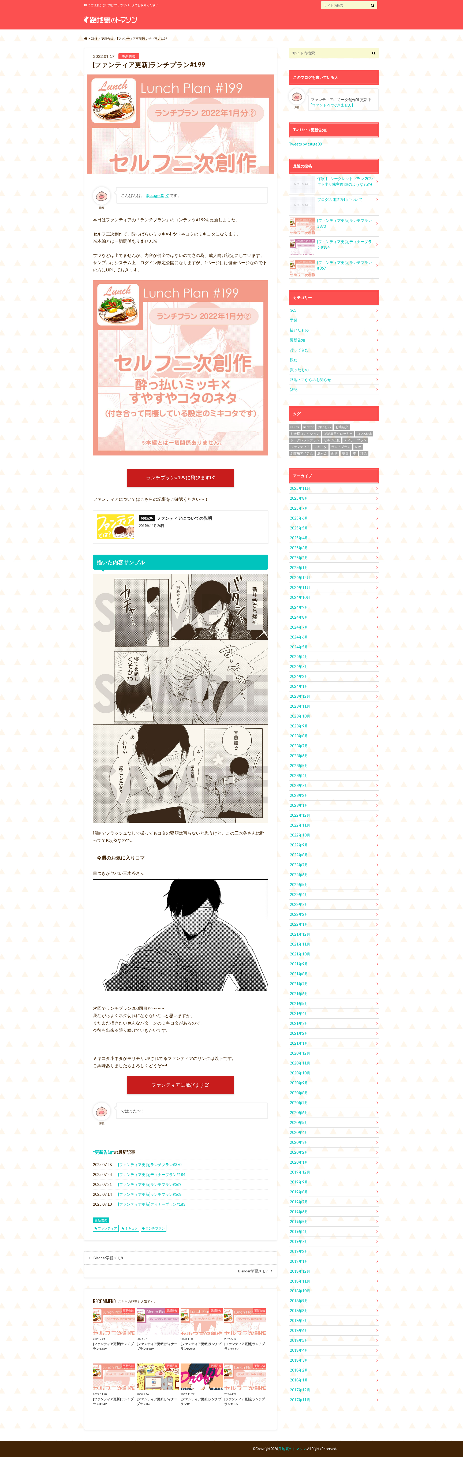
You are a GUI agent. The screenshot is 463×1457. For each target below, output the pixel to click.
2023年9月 (299, 726)
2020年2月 (299, 1152)
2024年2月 (299, 676)
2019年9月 (299, 1182)
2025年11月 (300, 488)
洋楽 (363, 453)
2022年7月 (299, 864)
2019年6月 (299, 1211)
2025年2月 (299, 557)
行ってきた (299, 350)
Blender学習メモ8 (108, 1258)
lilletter (308, 427)
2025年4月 (299, 538)
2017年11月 (300, 1400)
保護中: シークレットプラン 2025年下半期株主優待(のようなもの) (345, 181)
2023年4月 (299, 775)
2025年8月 (299, 498)
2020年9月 (299, 1083)
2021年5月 (299, 1003)
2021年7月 (299, 983)
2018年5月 (299, 1340)
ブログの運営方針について (339, 199)
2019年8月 (299, 1192)
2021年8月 (299, 974)
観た (293, 359)
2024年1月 (299, 686)
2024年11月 (300, 587)
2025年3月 (299, 548)
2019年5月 (299, 1221)
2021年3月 (299, 1023)
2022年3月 (299, 904)
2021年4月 (299, 1013)
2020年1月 (299, 1162)
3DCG (294, 427)
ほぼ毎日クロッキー (338, 434)
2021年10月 (300, 954)
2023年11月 (300, 706)
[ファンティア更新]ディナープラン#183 (151, 1204)
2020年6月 (299, 1112)
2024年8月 (299, 617)
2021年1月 (299, 1043)
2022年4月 (299, 894)
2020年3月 (299, 1142)
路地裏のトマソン (292, 1449)
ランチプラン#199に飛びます (178, 477)
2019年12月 (300, 1172)
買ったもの (299, 369)
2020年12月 (300, 1053)
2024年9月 (299, 607)
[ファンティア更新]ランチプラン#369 (149, 1184)
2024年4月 (299, 656)
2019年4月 (299, 1231)
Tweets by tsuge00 (305, 144)
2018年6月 (299, 1330)
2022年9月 (299, 845)
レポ (358, 447)
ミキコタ (131, 1228)
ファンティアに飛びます (177, 1085)
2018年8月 (299, 1310)
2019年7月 (299, 1202)
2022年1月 (299, 924)
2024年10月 (300, 597)
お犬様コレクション (304, 434)
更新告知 (103, 1152)
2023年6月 (299, 755)
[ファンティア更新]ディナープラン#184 (151, 1174)
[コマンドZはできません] (332, 105)
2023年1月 (299, 805)
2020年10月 (300, 1073)
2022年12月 (300, 815)
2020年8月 (299, 1092)
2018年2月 (299, 1370)
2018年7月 (299, 1320)
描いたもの (299, 330)
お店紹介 (341, 427)
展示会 (322, 453)
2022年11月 (300, 825)
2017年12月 (300, 1390)
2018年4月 (299, 1350)
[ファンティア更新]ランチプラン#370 (149, 1164)
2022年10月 (300, 835)
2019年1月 (299, 1261)
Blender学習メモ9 (253, 1271)
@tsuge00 (155, 195)
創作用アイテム (301, 453)
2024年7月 (299, 627)
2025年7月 (299, 508)
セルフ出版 (332, 440)
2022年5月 (299, 884)
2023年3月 (299, 785)
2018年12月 (300, 1271)
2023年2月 (299, 795)
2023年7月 (299, 746)
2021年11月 (300, 944)
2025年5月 (299, 528)
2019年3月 (299, 1241)
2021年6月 (299, 993)
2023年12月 (300, 696)
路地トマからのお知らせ (310, 379)
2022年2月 (299, 914)
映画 (345, 453)
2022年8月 (299, 855)
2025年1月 (299, 567)
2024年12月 (300, 577)
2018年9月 (299, 1300)
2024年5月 (299, 647)
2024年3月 (299, 666)
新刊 (334, 453)
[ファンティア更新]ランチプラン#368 (149, 1194)
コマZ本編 (364, 434)
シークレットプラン (304, 440)
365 (293, 310)
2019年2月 (299, 1251)
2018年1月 (299, 1380)
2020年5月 (299, 1122)
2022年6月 (299, 874)
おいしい (324, 427)
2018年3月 (299, 1360)
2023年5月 (299, 765)
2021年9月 (299, 964)
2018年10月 (300, 1290)
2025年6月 (299, 518)
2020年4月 (299, 1132)
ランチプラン (155, 1228)
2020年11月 (300, 1063)
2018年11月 (300, 1281)
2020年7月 (299, 1102)
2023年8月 (299, 736)
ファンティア (107, 1228)
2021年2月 (299, 1033)
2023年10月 (300, 716)
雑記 (293, 389)
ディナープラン (355, 440)
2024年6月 (299, 637)
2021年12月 (300, 934)
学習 (293, 320)
